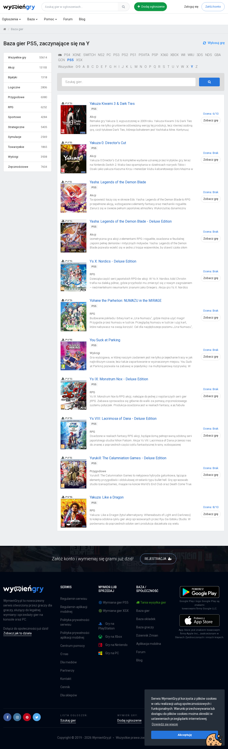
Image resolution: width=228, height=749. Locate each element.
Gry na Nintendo (116, 645)
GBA (217, 55)
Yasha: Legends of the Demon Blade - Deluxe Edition (131, 221)
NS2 (101, 55)
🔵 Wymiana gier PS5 (113, 602)
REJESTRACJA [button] (156, 559)
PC (109, 55)
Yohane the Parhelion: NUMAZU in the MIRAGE (125, 300)
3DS (200, 55)
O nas (64, 654)
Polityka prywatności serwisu (74, 622)
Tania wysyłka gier (153, 602)
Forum (68, 19)
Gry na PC (112, 653)
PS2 (125, 55)
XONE (77, 55)
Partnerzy (67, 670)
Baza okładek (145, 619)
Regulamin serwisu (73, 598)
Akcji (27, 67)
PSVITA (144, 55)
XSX (79, 60)
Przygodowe (27, 97)
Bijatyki (27, 77)
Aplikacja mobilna (148, 644)
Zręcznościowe (27, 166)
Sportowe (27, 117)
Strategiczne (27, 127)
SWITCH (89, 55)
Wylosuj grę (216, 43)
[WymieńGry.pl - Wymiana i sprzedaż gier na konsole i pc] (19, 6)
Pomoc (49, 19)
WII (183, 55)
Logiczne (27, 87)
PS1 (133, 55)
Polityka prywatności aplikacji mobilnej (74, 635)
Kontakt (65, 679)
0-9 (78, 67)
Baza (31, 19)
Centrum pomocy (72, 646)
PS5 (70, 60)
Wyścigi (27, 156)
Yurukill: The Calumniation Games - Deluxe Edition (128, 458)
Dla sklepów (68, 695)
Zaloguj (191, 6)
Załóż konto (213, 6)
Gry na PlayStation (106, 626)
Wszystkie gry (27, 57)
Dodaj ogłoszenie (153, 6)
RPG (27, 107)
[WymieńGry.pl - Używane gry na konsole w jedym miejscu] (23, 591)
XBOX (174, 55)
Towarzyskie (27, 147)
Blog (82, 19)
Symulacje (27, 137)
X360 (164, 55)
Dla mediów (68, 662)
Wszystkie (65, 67)
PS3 (116, 55)
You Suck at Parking (105, 340)
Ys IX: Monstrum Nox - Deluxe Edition (119, 379)
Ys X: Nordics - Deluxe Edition (113, 261)
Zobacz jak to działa (17, 633)
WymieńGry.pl (101, 737)
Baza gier (143, 610)
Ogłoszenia (10, 19)
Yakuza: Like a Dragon (107, 497)
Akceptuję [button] (185, 735)
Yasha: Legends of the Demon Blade (118, 182)
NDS (208, 55)
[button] (7, 717)
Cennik (65, 687)
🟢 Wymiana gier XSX (113, 610)
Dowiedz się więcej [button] (165, 724)
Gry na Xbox (113, 636)
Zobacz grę (210, 120)
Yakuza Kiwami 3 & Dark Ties (112, 103)
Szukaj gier (68, 720)
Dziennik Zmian (147, 635)
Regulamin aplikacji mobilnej (73, 609)
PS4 (67, 55)
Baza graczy (145, 627)
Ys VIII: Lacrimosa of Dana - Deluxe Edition (123, 418)
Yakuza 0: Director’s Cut (108, 143)
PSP (155, 55)
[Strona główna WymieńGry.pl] (4, 29)
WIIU (191, 55)
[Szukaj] (124, 6)
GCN (61, 60)
